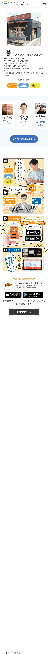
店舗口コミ (21, 312)
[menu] (44, 3)
